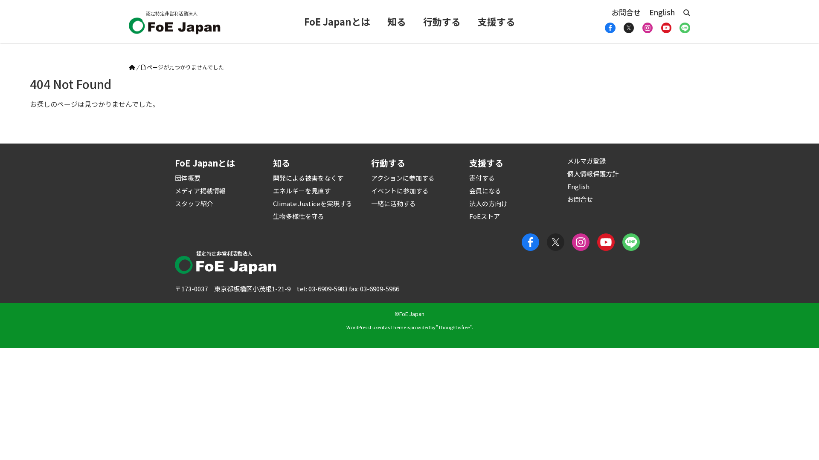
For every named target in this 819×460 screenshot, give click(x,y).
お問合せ (626, 12)
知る (396, 21)
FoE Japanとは (337, 21)
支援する (496, 21)
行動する (442, 21)
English (662, 12)
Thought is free (454, 327)
